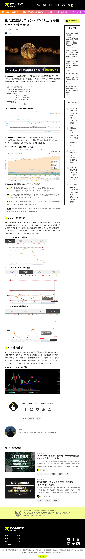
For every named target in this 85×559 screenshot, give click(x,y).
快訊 (51, 5)
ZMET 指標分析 (12, 93)
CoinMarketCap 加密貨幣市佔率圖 (21, 91)
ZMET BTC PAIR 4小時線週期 (19, 99)
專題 (63, 5)
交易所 (40, 500)
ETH (9, 195)
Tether (40, 474)
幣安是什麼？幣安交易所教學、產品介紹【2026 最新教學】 (55, 483)
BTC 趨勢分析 (11, 102)
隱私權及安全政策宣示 (54, 552)
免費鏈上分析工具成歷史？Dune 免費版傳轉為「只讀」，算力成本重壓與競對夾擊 (72, 77)
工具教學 (47, 500)
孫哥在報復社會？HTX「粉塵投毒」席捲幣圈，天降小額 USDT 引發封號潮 (74, 115)
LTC (8, 202)
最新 (38, 5)
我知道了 (42, 556)
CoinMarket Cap (13, 76)
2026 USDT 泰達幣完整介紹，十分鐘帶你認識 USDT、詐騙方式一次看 (58, 457)
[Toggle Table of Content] (30, 86)
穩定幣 (60, 474)
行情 (38, 418)
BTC (9, 188)
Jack (9, 33)
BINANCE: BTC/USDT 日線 (18, 104)
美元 (67, 474)
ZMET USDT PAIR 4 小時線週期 (19, 97)
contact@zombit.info (38, 515)
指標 (45, 5)
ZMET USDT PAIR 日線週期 (18, 95)
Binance (10, 184)
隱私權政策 (9, 545)
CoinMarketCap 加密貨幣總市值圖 (21, 89)
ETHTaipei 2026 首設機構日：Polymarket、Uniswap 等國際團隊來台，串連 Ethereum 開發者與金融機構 (72, 39)
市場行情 (31, 418)
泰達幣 (53, 474)
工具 (32, 5)
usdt (47, 474)
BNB (9, 209)
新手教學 (56, 500)
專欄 (57, 5)
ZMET (7, 222)
